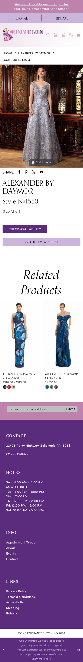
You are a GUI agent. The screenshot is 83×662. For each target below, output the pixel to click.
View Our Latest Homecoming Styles (41, 4)
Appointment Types (20, 542)
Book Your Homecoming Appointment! (42, 9)
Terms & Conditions (20, 596)
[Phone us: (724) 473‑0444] (71, 35)
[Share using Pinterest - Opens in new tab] (26, 172)
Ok (79, 649)
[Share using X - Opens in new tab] (34, 172)
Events (11, 553)
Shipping (12, 608)
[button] (79, 35)
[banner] (23, 34)
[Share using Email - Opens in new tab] (41, 172)
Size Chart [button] (11, 211)
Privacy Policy (16, 591)
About (10, 548)
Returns (12, 613)
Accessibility (15, 602)
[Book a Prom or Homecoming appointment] (63, 35)
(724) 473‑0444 (17, 454)
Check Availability (25, 229)
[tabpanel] (41, 116)
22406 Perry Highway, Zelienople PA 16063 (38, 445)
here (48, 658)
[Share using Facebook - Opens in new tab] (19, 172)
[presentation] (20, 335)
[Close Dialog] (4, 650)
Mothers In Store (17, 59)
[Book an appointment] (56, 35)
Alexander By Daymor (34, 53)
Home (8, 53)
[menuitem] (21, 18)
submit (70, 409)
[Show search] (48, 35)
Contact (12, 559)
